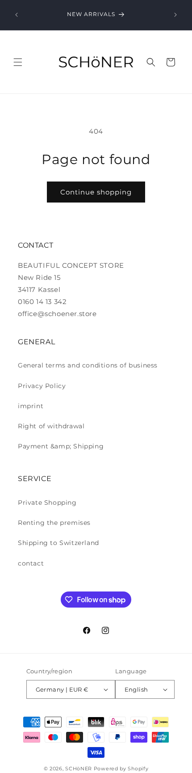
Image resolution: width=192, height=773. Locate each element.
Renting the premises (54, 523)
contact (31, 563)
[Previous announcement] (16, 15)
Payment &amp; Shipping (61, 446)
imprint (30, 406)
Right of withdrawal (51, 426)
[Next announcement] (175, 15)
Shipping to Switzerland (58, 543)
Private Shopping (47, 502)
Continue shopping (96, 192)
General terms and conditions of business (88, 365)
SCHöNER (78, 768)
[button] (18, 62)
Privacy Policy (42, 386)
